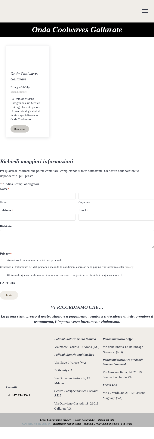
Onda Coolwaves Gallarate (24, 76)
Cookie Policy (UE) (84, 419)
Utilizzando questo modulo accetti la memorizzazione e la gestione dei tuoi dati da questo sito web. (65, 274)
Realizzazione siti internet (67, 423)
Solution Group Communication (101, 423)
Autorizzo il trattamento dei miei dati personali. (34, 259)
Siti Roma (126, 423)
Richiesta (6, 226)
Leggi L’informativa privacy (55, 419)
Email (83, 210)
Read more (21, 130)
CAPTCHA (7, 283)
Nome (3, 202)
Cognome (84, 202)
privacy (129, 266)
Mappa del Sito (105, 419)
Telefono (6, 210)
